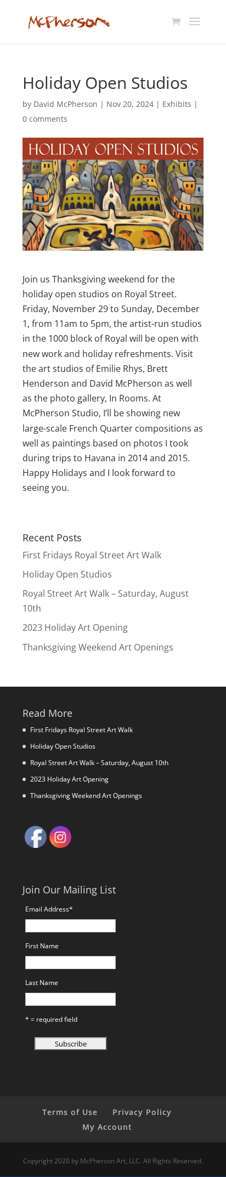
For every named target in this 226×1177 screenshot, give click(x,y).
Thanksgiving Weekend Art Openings (97, 647)
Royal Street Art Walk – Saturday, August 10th (99, 762)
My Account (107, 1127)
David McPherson (65, 104)
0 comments (44, 119)
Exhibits (176, 104)
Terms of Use (70, 1112)
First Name (42, 945)
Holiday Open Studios (67, 574)
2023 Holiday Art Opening (75, 627)
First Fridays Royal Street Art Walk (91, 555)
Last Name (41, 982)
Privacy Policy (142, 1112)
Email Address (49, 909)
